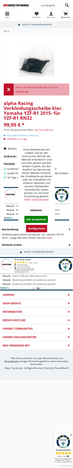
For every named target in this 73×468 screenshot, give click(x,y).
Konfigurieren (36, 228)
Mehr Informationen (36, 199)
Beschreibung (10, 229)
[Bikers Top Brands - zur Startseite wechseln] (18, 5)
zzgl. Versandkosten (44, 129)
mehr (49, 237)
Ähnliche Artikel (12, 244)
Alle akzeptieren (36, 219)
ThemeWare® (62, 368)
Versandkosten (11, 361)
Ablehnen (36, 210)
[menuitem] (65, 15)
